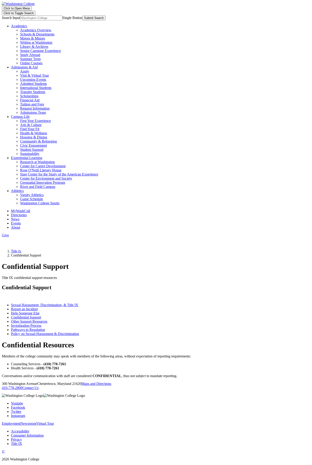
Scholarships (29, 96)
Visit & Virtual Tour (34, 75)
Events (16, 223)
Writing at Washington (36, 42)
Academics (19, 26)
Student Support (31, 149)
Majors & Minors (32, 38)
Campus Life (20, 117)
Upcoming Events (33, 79)
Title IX (16, 444)
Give (5, 235)
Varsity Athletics (32, 195)
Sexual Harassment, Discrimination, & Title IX (44, 305)
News (15, 219)
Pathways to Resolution (28, 330)
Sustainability (30, 154)
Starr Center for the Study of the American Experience (59, 174)
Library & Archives (34, 47)
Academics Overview (35, 30)
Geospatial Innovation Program (42, 182)
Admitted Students (33, 84)
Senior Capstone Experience (40, 51)
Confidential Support (26, 317)
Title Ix (16, 251)
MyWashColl (20, 211)
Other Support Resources (29, 321)
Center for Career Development (43, 166)
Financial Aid (30, 100)
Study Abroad (30, 55)
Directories (19, 215)
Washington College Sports (39, 203)
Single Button (72, 18)
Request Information (35, 108)
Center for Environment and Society (46, 178)
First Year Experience (35, 121)
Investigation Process (26, 325)
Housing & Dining (33, 137)
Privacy (16, 439)
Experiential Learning (26, 158)
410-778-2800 (12, 388)
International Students (35, 88)
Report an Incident (24, 309)
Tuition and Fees (32, 104)
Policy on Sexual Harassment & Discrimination (45, 334)
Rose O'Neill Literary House (40, 170)
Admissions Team (33, 112)
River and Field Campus (37, 187)
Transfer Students (32, 92)
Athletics (17, 191)
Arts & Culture (31, 125)
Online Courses (31, 63)
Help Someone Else (25, 313)
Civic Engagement (33, 145)
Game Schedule (31, 199)
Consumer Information (27, 435)
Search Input (11, 18)
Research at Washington (37, 162)
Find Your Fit (29, 129)
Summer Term (30, 59)
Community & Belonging (38, 141)
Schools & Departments (37, 34)
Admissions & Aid (24, 67)
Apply (24, 71)
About (15, 227)
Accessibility (20, 431)
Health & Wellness (33, 133)
